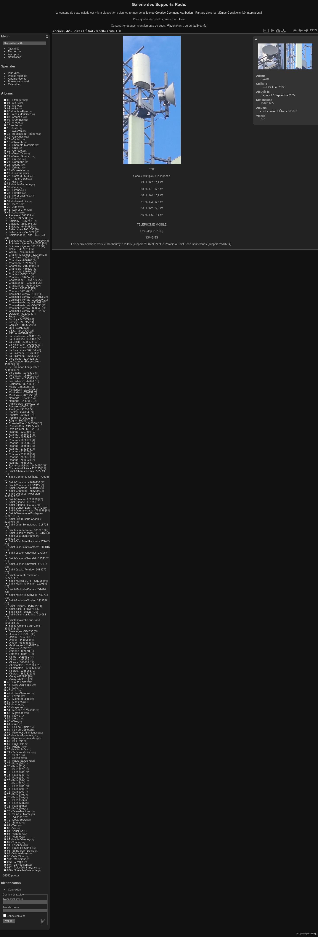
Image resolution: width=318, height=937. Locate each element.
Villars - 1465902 (19, 659)
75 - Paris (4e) (15, 794)
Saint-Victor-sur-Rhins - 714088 (27, 614)
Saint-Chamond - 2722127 (24, 485)
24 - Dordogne (15, 161)
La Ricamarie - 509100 (22, 350)
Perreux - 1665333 (20, 215)
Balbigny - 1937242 (20, 220)
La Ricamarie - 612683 (22, 353)
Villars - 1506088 (19, 662)
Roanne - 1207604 (20, 431)
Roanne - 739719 (19, 454)
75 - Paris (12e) (16, 769)
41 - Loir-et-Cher (17, 209)
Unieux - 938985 (19, 642)
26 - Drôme (13, 167)
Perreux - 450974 (19, 406)
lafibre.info (199, 25)
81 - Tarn (12, 825)
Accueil (58, 31)
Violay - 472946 (18, 676)
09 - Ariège (13, 122)
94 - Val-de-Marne (17, 853)
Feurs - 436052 (18, 316)
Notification (14, 57)
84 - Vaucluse (15, 831)
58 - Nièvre (13, 715)
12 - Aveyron (14, 131)
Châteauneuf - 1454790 (23, 280)
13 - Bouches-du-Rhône (21, 133)
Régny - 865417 (18, 420)
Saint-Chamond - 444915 (24, 488)
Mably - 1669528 (19, 386)
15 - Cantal (13, 139)
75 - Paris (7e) (15, 802)
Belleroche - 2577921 (21, 232)
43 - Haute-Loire (16, 682)
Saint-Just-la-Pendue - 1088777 (28, 569)
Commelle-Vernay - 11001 (24, 294)
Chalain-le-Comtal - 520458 (25, 254)
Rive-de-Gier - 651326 (22, 429)
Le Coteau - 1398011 (21, 375)
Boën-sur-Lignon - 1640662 (25, 243)
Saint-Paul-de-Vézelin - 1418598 (28, 600)
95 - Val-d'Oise (15, 856)
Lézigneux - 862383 (20, 384)
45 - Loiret (13, 687)
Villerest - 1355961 (20, 670)
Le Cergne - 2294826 (21, 358)
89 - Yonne (13, 842)
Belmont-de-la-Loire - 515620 (26, 240)
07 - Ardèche (14, 116)
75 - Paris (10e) (16, 763)
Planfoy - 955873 (19, 414)
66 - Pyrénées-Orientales (22, 738)
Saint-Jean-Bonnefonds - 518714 (28, 524)
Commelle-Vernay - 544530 (25, 305)
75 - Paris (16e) (16, 780)
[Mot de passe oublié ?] (43, 922)
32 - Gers (12, 187)
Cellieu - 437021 (19, 249)
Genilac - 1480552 (20, 325)
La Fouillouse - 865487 (22, 339)
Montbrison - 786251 (21, 392)
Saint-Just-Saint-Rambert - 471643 (29, 541)
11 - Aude (12, 128)
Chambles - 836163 (20, 260)
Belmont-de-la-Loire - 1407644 (27, 235)
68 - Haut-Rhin (15, 743)
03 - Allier (12, 108)
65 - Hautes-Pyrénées (20, 735)
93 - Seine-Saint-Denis (20, 850)
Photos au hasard (18, 81)
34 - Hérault (14, 192)
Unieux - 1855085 (19, 634)
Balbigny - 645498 (20, 226)
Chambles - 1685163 (21, 257)
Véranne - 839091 (19, 651)
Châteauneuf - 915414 (22, 285)
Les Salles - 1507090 (21, 381)
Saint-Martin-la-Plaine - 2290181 (28, 583)
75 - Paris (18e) (16, 786)
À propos (13, 54)
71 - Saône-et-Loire (18, 752)
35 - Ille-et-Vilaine (17, 195)
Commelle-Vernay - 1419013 (26, 296)
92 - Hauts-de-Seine (19, 847)
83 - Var (11, 828)
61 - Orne (12, 724)
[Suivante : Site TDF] (306, 30)
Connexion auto (16, 916)
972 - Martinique (16, 859)
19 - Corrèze (14, 150)
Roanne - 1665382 (20, 445)
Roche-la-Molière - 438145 (25, 468)
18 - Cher (12, 147)
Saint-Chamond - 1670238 (24, 482)
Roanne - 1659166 (20, 443)
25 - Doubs (13, 164)
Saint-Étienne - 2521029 (23, 499)
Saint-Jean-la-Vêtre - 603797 (26, 530)
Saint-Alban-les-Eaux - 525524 (27, 471)
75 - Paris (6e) (15, 800)
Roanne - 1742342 (20, 448)
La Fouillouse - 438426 (22, 336)
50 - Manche (14, 701)
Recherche (14, 51)
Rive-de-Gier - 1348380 (23, 423)
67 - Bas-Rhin (15, 741)
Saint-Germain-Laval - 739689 (27, 510)
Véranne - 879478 (19, 653)
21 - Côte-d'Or (15, 153)
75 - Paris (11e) (16, 766)
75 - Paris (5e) (15, 797)
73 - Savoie (14, 757)
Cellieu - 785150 (19, 251)
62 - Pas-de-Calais (18, 727)
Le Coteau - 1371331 (21, 372)
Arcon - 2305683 (18, 218)
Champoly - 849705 (20, 271)
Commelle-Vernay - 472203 (25, 302)
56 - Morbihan (15, 712)
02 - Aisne (13, 105)
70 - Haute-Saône (17, 749)
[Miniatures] (295, 30)
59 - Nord (12, 718)
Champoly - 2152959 (21, 265)
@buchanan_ (175, 25)
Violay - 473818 (18, 679)
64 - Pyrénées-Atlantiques (22, 732)
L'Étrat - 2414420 (19, 330)
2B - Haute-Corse (17, 178)
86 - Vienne (14, 836)
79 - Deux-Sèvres (17, 819)
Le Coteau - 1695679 (21, 378)
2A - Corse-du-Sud (18, 176)
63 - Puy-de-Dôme (18, 729)
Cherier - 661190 (19, 291)
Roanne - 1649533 (20, 434)
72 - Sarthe (13, 755)
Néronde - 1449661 (20, 400)
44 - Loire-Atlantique (19, 684)
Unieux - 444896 (19, 639)
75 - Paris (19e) (16, 788)
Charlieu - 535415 (19, 274)
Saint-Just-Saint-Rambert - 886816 (29, 547)
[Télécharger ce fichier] (283, 30)
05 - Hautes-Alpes (17, 111)
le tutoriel (179, 19)
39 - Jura (12, 206)
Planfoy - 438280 (19, 409)
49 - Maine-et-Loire (18, 698)
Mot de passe (11, 907)
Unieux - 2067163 (19, 637)
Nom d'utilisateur (13, 899)
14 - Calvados (15, 136)
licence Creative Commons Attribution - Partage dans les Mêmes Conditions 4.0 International (204, 12)
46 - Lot (11, 690)
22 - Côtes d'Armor (18, 156)
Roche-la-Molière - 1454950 (25, 465)
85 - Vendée (14, 833)
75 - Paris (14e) (16, 774)
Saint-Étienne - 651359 (22, 502)
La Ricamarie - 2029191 (23, 344)
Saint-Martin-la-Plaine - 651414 (27, 589)
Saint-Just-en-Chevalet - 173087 (28, 552)
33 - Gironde (14, 190)
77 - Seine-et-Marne (19, 814)
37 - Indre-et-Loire (17, 201)
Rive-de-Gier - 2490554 (23, 426)
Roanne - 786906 (19, 462)
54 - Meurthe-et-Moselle (21, 710)
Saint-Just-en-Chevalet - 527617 (28, 563)
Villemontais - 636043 (22, 667)
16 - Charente (15, 142)
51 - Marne (13, 704)
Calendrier (14, 84)
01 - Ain (11, 102)
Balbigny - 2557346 (20, 223)
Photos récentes (17, 75)
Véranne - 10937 (19, 648)
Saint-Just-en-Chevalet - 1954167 (29, 558)
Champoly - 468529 (20, 268)
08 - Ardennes (15, 119)
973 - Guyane (15, 861)
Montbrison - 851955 (21, 395)
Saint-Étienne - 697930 (22, 504)
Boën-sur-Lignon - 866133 (24, 246)
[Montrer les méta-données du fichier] (278, 30)
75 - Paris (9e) (15, 808)
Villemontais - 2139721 (22, 665)
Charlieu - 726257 (19, 277)
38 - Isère (12, 204)
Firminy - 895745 (19, 322)
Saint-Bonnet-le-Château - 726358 (29, 476)
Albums (7, 93)
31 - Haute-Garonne (19, 184)
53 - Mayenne (15, 707)
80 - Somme (14, 822)
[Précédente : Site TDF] (300, 30)
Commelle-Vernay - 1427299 (26, 299)
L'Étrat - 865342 (18, 333)
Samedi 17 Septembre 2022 (277, 95)
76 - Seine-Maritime (18, 811)
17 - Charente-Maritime (20, 145)
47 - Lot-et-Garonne (18, 693)
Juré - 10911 (16, 327)
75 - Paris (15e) (16, 777)
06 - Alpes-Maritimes (19, 114)
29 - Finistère (14, 173)
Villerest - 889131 (19, 673)
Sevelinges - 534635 (21, 631)
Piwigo (313, 933)
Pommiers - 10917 (20, 417)
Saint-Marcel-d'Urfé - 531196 (26, 580)
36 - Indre (12, 198)
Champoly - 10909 (20, 263)
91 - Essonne (15, 845)
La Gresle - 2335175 (21, 341)
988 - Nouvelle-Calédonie (22, 870)
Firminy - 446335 (19, 319)
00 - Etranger (14, 100)
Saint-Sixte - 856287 (21, 611)
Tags (11, 48)
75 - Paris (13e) (16, 771)
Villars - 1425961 (19, 656)
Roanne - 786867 (19, 457)
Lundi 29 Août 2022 (272, 87)
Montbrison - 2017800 (22, 389)
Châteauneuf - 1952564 (23, 282)
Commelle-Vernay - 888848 (25, 308)
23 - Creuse (14, 159)
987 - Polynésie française (22, 867)
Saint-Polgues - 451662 (23, 606)
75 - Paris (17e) (16, 783)
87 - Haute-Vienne (18, 839)
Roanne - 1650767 (20, 437)
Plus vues (13, 73)
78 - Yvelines (14, 816)
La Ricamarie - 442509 (22, 347)
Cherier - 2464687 (20, 288)
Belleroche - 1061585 (21, 229)
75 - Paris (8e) (15, 805)
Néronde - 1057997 (20, 398)
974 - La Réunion (17, 864)
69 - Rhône (13, 746)
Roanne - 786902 (19, 459)
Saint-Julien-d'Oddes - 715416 (27, 533)
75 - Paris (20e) (16, 791)
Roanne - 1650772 (20, 440)
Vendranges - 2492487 (22, 645)
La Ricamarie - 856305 (22, 355)
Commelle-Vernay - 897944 (25, 310)
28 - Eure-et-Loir (16, 170)
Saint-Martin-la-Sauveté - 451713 (28, 594)
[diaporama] (272, 30)
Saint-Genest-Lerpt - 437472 (25, 507)
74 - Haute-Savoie (18, 760)
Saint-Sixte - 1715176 (21, 608)
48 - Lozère (14, 696)
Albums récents (17, 78)
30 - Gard (12, 181)
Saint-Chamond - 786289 (24, 490)
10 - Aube (12, 125)
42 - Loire (12, 212)
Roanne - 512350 (19, 451)
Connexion (14, 889)
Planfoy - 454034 (19, 412)
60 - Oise (12, 721)
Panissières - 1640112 (22, 403)
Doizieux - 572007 (20, 313)
